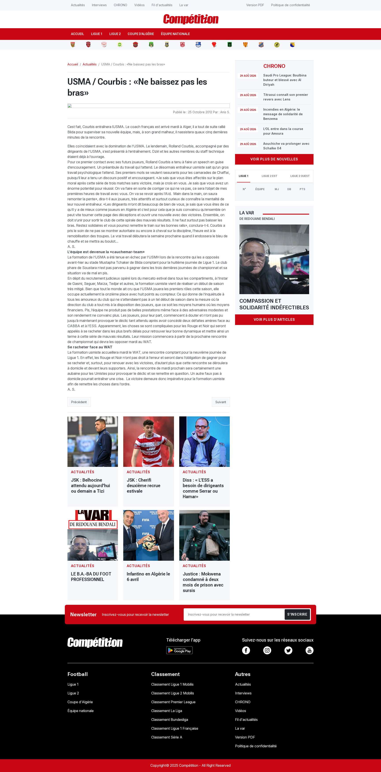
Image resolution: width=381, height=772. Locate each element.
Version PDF (255, 5)
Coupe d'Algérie (141, 34)
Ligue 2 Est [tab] (269, 176)
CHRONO (120, 5)
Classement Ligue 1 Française (174, 728)
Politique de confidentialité (290, 5)
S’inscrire (297, 614)
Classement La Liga (166, 711)
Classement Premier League (173, 702)
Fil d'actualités (162, 5)
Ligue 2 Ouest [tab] (300, 176)
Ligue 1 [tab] (243, 176)
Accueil (77, 34)
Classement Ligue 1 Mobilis (172, 684)
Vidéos (139, 5)
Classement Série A (166, 737)
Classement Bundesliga (169, 719)
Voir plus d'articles (274, 319)
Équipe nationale (175, 34)
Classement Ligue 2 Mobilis (172, 693)
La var (183, 5)
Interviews (99, 5)
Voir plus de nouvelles (274, 159)
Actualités (78, 5)
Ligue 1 (96, 34)
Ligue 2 (115, 34)
